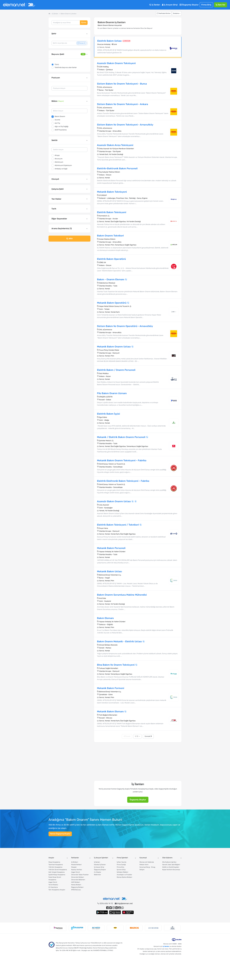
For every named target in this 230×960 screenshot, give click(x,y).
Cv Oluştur (97, 872)
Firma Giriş (206, 5)
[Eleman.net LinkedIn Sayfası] (116, 907)
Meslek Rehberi (76, 864)
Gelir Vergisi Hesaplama (57, 872)
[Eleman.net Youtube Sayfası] (119, 907)
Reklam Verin (144, 864)
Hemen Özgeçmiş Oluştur (60, 834)
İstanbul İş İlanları (100, 864)
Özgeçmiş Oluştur (190, 5)
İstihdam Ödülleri (122, 872)
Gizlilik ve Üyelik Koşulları (170, 867)
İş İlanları (155, 5)
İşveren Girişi (121, 869)
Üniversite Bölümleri (78, 880)
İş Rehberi (74, 862)
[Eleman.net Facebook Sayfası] (107, 907)
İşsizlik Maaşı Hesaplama (57, 874)
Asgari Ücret (53, 882)
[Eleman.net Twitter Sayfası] (110, 907)
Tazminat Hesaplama (56, 864)
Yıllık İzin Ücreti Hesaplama (58, 869)
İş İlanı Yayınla (121, 862)
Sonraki (148, 736)
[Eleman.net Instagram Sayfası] (113, 907)
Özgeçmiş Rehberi (77, 887)
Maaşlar (74, 867)
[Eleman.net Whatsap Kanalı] (122, 907)
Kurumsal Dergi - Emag (147, 867)
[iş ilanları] (19, 5)
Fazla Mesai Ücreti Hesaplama (55, 878)
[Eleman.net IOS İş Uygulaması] (115, 912)
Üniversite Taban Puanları (80, 874)
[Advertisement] (69, 263)
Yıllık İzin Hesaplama (55, 867)
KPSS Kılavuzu (76, 890)
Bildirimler (97, 874)
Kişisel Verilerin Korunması (171, 869)
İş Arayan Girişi (170, 5)
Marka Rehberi (76, 885)
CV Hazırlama (53, 887)
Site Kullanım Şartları (169, 862)
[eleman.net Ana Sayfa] (49, 13)
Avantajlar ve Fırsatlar (124, 874)
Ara (84, 23)
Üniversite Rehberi (77, 877)
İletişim (142, 869)
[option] (58, 928)
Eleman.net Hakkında (147, 862)
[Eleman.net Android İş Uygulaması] (102, 912)
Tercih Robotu (53, 885)
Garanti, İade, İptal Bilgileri (171, 864)
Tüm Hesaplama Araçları (57, 890)
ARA (70, 238)
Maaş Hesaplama (54, 862)
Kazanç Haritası (76, 869)
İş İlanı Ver (220, 5)
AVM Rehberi (75, 882)
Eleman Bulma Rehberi (124, 877)
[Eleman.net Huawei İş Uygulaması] (128, 912)
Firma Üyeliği (121, 864)
